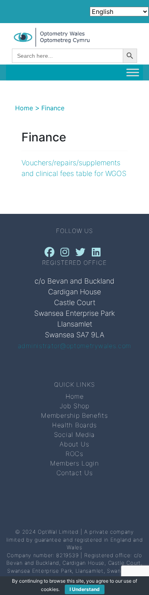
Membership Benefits (74, 415)
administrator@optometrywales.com (74, 346)
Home (75, 396)
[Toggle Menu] (132, 72)
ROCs (74, 454)
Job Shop (74, 406)
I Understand (85, 589)
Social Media (74, 434)
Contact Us (74, 473)
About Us (74, 444)
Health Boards (74, 425)
